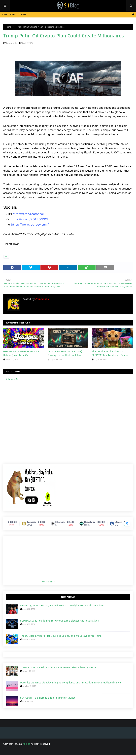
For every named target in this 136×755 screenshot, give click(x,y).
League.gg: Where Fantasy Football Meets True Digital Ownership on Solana (62, 605)
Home (4, 14)
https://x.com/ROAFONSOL (30, 219)
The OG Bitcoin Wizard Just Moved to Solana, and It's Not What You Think (61, 635)
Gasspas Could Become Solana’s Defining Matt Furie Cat (21, 353)
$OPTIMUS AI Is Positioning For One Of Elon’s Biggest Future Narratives (59, 620)
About (13, 14)
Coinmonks (11, 43)
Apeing (26, 744)
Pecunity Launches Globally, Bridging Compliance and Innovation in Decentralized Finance (70, 682)
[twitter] (132, 14)
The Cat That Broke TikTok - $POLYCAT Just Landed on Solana (110, 353)
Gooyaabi (58, 750)
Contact (22, 14)
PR (14, 27)
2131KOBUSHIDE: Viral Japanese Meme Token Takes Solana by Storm (58, 667)
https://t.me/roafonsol (28, 214)
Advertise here (49, 582)
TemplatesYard (29, 750)
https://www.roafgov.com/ (30, 224)
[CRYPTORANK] (127, 523)
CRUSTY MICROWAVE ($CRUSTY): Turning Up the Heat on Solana (65, 353)
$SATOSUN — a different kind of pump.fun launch (47, 697)
